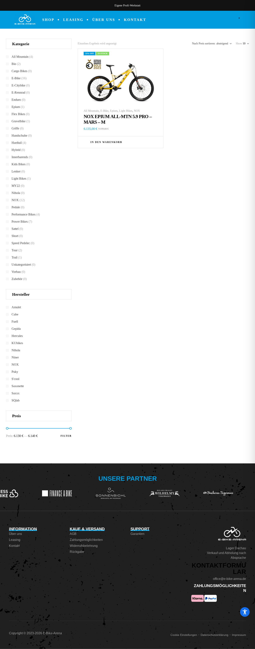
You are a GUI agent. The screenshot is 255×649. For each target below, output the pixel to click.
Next (181, 5)
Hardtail (17, 142)
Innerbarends (20, 157)
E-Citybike (18, 85)
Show (239, 43)
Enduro (16, 99)
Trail (14, 257)
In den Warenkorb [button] (106, 142)
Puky (15, 371)
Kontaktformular (219, 568)
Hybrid (16, 150)
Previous (74, 5)
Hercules (17, 336)
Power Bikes (20, 221)
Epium (114, 110)
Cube (15, 314)
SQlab (16, 400)
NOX (137, 110)
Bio (14, 64)
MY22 (16, 185)
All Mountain (91, 110)
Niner (15, 357)
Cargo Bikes (19, 71)
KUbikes (17, 343)
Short (15, 236)
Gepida (16, 328)
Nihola (16, 193)
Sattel (15, 228)
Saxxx (16, 393)
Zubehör (17, 279)
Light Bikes (125, 110)
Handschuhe (19, 135)
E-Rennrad (18, 92)
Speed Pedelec (21, 243)
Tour (15, 250)
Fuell (15, 321)
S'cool (15, 379)
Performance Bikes (23, 214)
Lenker (16, 171)
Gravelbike (19, 121)
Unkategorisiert (21, 264)
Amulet (16, 307)
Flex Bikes (18, 114)
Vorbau (16, 271)
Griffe (15, 128)
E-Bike (104, 110)
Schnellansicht (155, 142)
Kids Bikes (19, 164)
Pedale (16, 207)
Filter (66, 436)
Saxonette (18, 386)
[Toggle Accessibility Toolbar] (245, 612)
